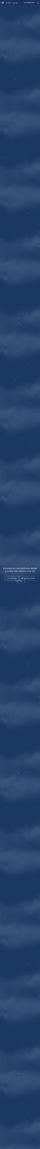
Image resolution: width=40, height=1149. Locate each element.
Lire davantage (12, 578)
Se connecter (29, 3)
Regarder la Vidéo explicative (25, 579)
